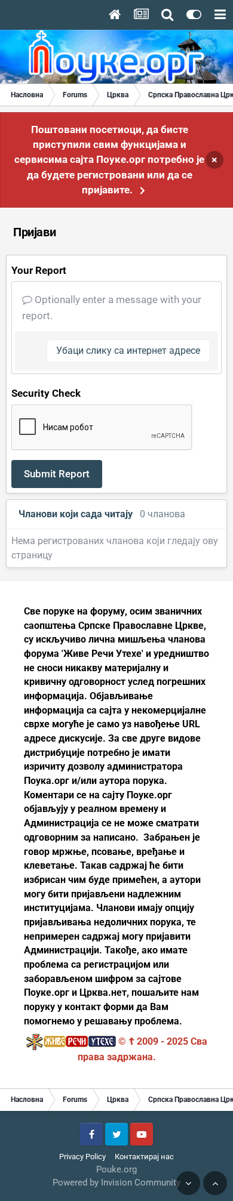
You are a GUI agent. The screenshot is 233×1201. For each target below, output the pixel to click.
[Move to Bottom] (188, 1183)
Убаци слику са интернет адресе (128, 350)
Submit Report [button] (57, 474)
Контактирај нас (144, 1156)
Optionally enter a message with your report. (111, 308)
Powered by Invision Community (116, 1182)
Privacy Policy (82, 1156)
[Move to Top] (215, 1183)
